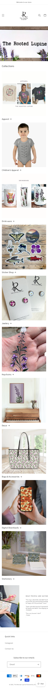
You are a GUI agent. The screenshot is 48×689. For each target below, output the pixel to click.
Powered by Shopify (32, 684)
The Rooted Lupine (20, 684)
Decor (4, 425)
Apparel (5, 119)
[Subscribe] (38, 664)
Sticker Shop (8, 272)
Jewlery (5, 323)
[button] (3, 15)
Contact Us (9, 649)
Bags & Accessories (10, 476)
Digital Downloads (10, 527)
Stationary (7, 578)
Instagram (9, 643)
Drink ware (7, 221)
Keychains (6, 374)
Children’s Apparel (10, 170)
